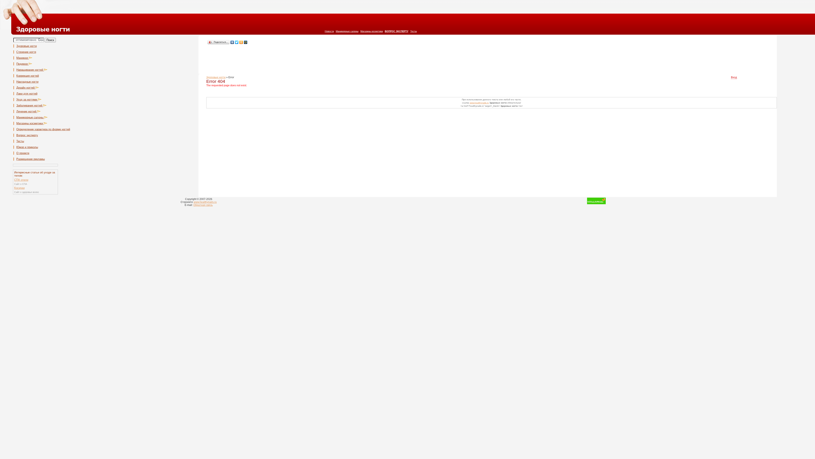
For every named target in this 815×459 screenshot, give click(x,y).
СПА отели (21, 179)
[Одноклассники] (241, 42)
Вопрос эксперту (27, 135)
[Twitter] (237, 42)
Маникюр (22, 58)
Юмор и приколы (27, 147)
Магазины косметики (371, 31)
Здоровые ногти (26, 46)
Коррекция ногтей (27, 75)
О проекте (22, 153)
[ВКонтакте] (232, 42)
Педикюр (22, 63)
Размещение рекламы (30, 159)
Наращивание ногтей (30, 69)
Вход (734, 77)
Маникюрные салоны (347, 31)
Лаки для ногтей (26, 93)
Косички (19, 188)
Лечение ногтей (26, 111)
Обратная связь (203, 205)
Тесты (413, 31)
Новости (329, 31)
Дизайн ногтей (25, 87)
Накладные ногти (27, 81)
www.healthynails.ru (479, 103)
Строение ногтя (26, 52)
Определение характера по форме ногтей (43, 129)
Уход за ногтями (27, 99)
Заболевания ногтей (29, 105)
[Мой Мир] (245, 42)
